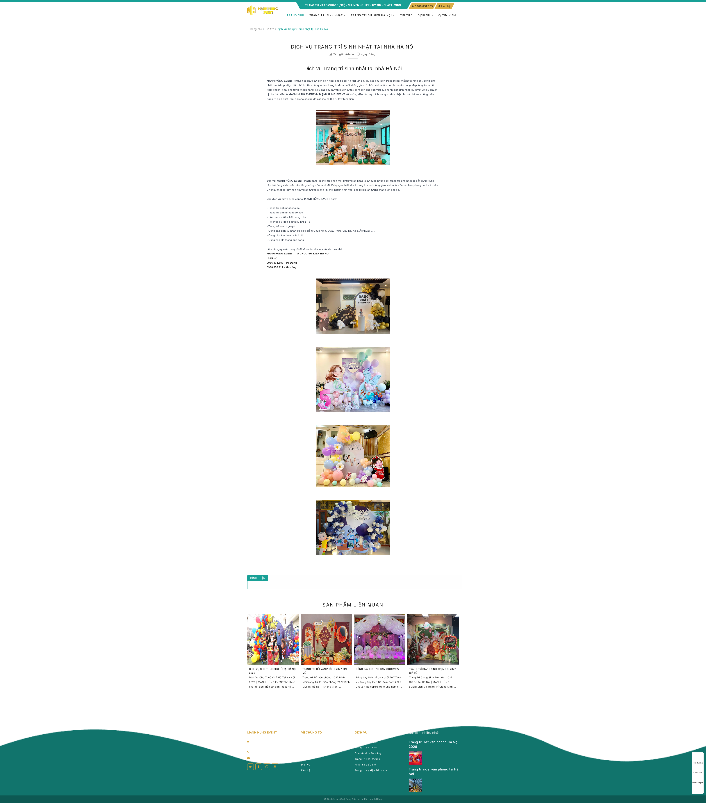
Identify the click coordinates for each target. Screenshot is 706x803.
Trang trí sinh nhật (326, 15)
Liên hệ (445, 6)
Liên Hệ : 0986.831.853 (266, 751)
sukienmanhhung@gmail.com (270, 757)
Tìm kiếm (448, 15)
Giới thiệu (307, 747)
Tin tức (406, 15)
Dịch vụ (424, 15)
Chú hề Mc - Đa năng (368, 753)
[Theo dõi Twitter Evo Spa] (250, 766)
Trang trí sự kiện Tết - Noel (371, 770)
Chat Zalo (697, 773)
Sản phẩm (307, 753)
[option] (273, 653)
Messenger (697, 782)
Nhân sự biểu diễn (366, 764)
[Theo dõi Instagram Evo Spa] (267, 766)
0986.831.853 (424, 6)
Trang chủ (295, 15)
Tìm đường (698, 763)
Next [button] (459, 655)
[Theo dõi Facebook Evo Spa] (258, 766)
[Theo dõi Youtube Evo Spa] (275, 766)
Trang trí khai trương (367, 758)
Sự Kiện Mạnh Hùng (371, 799)
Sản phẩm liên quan (352, 605)
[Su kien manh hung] (263, 10)
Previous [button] (246, 655)
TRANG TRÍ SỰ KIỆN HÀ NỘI (372, 15)
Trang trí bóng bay (366, 741)
